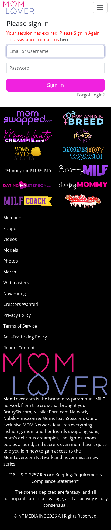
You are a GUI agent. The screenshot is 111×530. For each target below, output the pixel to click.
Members (13, 218)
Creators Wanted (20, 304)
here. (65, 40)
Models (10, 250)
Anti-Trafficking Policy (25, 337)
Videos (10, 239)
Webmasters (16, 283)
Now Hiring (14, 293)
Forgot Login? (91, 95)
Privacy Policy (17, 315)
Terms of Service (20, 326)
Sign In (55, 85)
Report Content (19, 348)
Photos (10, 261)
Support (11, 228)
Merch (9, 272)
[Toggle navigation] (100, 7)
